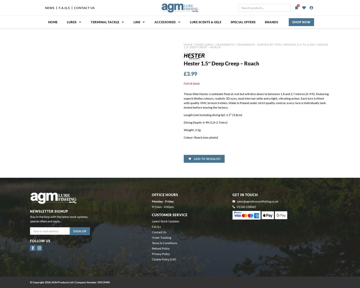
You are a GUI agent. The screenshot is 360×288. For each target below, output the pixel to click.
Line (137, 22)
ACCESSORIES (165, 22)
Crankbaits (225, 44)
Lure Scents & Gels (205, 22)
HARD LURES (204, 44)
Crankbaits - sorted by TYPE (259, 44)
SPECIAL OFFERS (243, 22)
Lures (72, 22)
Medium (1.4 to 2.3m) (299, 44)
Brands (271, 22)
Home (53, 22)
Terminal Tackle (105, 22)
